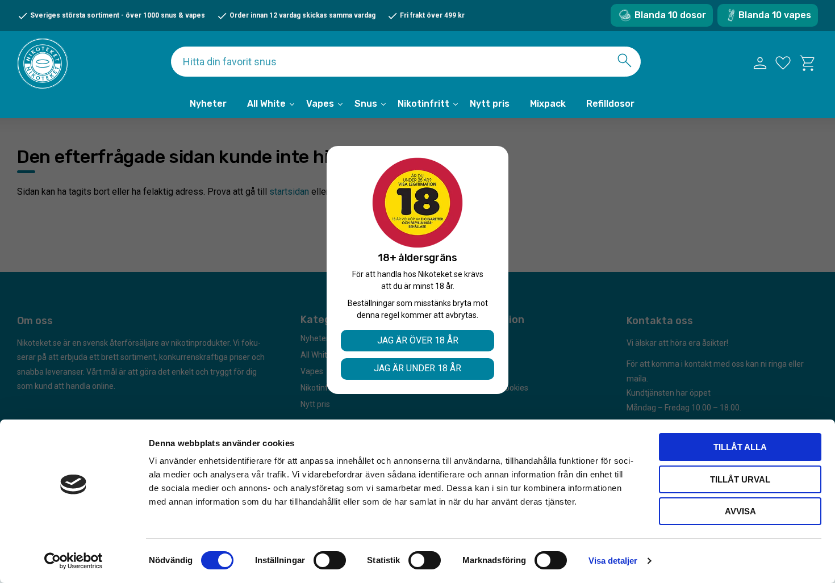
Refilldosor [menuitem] (610, 103)
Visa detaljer (612, 560)
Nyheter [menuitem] (208, 103)
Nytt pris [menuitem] (490, 103)
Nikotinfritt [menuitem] (423, 103)
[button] (783, 63)
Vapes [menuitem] (320, 103)
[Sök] (624, 60)
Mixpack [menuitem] (548, 103)
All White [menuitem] (266, 103)
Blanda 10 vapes (774, 15)
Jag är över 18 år (417, 340)
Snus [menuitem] (365, 103)
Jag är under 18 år (417, 368)
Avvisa (740, 511)
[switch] (330, 560)
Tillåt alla (740, 447)
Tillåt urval (740, 479)
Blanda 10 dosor (670, 15)
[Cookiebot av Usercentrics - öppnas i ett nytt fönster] (73, 560)
